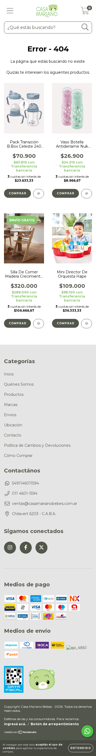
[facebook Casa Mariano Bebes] (26, 548)
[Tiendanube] (20, 733)
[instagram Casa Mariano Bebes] (10, 548)
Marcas (10, 404)
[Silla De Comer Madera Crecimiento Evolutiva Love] (38, 323)
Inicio (9, 374)
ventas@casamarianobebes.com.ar (44, 503)
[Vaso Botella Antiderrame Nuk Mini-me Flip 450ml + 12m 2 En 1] (86, 193)
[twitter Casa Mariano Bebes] (41, 548)
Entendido (80, 748)
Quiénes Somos (19, 384)
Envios (10, 414)
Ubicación (13, 425)
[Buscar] (85, 27)
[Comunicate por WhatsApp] (87, 731)
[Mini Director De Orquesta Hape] (86, 323)
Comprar (65, 193)
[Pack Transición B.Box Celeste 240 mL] (38, 193)
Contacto (12, 435)
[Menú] (10, 11)
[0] (85, 12)
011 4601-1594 (24, 493)
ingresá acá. (15, 724)
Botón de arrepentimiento (55, 724)
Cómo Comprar (18, 455)
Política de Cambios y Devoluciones (37, 445)
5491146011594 (25, 483)
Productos (13, 394)
